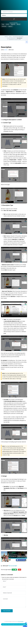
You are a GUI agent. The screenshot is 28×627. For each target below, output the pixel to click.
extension (4, 26)
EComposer (20, 621)
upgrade (13, 24)
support (10, 26)
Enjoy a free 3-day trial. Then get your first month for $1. (14, 624)
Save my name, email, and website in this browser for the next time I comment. (14, 578)
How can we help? (13, 565)
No (19, 569)
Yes (14, 569)
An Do (5, 49)
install (7, 24)
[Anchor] (22, 120)
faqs (3, 24)
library (18, 24)
